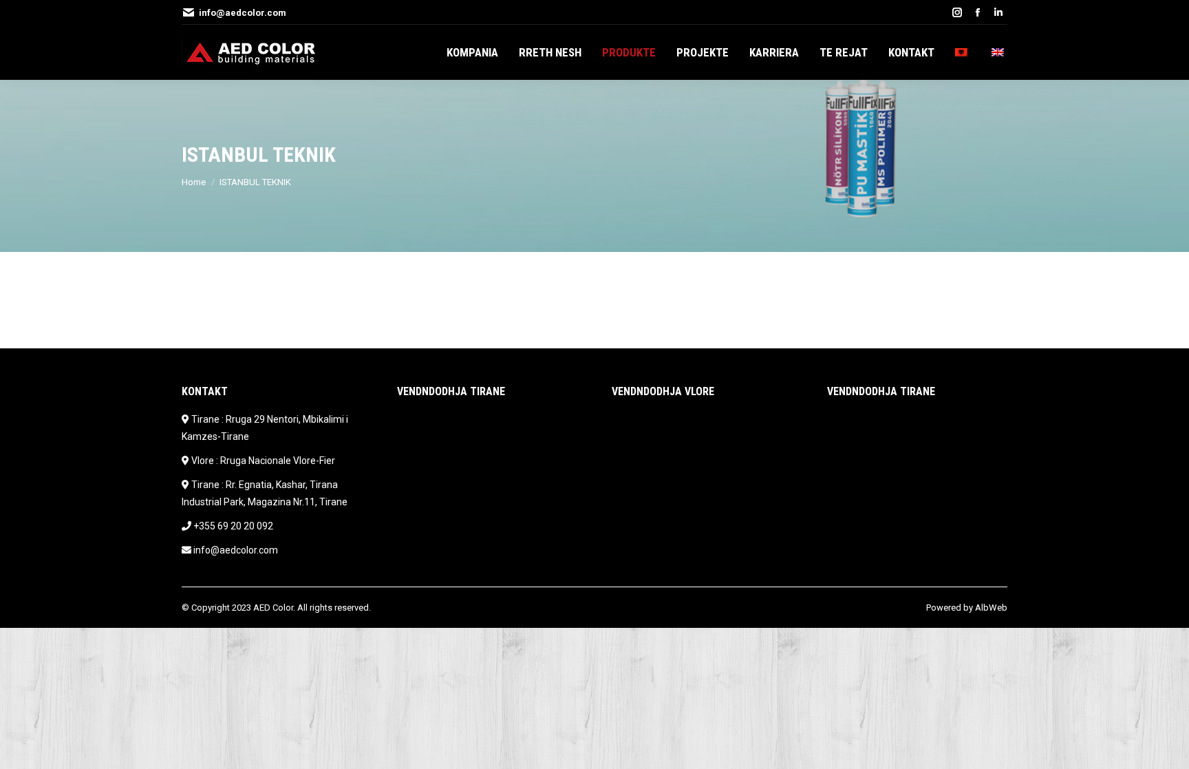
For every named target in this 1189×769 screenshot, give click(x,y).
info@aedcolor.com (242, 13)
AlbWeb (991, 607)
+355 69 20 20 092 (233, 525)
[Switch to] (963, 52)
